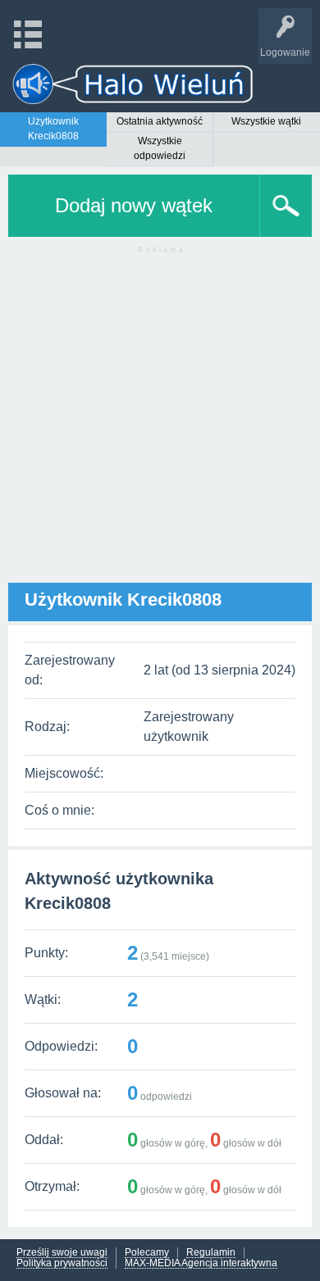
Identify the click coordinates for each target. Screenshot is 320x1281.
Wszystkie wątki (266, 121)
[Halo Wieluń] (133, 84)
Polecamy (147, 1252)
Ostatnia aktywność (160, 121)
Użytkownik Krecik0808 (53, 129)
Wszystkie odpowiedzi (159, 148)
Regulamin (210, 1252)
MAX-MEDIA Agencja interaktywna (201, 1263)
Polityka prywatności (61, 1263)
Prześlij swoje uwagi (61, 1252)
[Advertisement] (160, 423)
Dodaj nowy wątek (134, 205)
